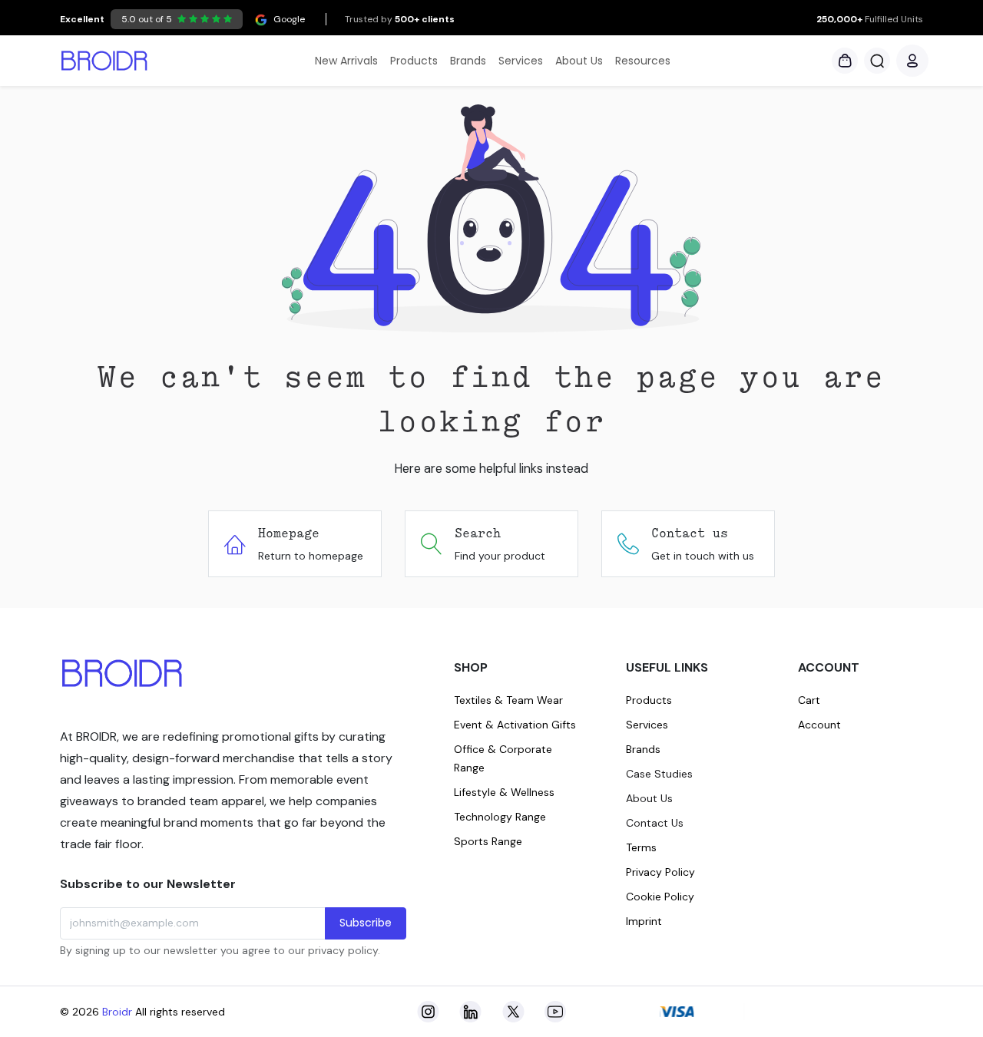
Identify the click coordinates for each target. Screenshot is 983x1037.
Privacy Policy (660, 872)
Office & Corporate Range (503, 758)
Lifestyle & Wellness (504, 792)
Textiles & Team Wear (508, 700)
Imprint (644, 921)
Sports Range (488, 841)
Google (182, 19)
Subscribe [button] (365, 922)
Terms (641, 847)
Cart (809, 700)
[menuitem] (346, 61)
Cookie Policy (660, 896)
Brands (643, 749)
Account (819, 725)
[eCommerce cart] (845, 61)
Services (647, 725)
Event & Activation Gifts (515, 725)
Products (649, 700)
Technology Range (500, 817)
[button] (877, 61)
